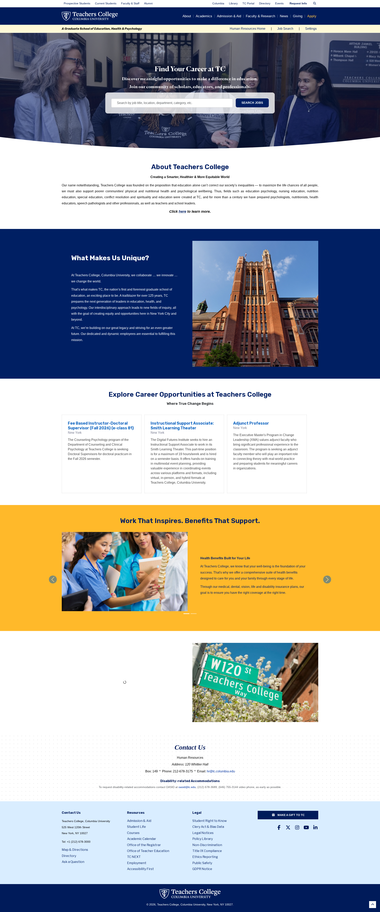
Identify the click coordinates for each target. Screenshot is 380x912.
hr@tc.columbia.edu (221, 771)
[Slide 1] (194, 613)
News (284, 16)
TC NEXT (134, 857)
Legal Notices (203, 833)
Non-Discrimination (207, 845)
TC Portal (248, 3)
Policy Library (202, 839)
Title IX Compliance (207, 851)
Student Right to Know (209, 821)
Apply (311, 16)
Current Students (105, 3)
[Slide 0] (186, 613)
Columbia (218, 3)
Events (279, 3)
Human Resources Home (247, 28)
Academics (204, 16)
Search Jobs (252, 102)
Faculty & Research (260, 16)
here (182, 211)
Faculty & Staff (130, 3)
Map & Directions (75, 850)
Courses (133, 833)
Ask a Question (73, 862)
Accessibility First (140, 869)
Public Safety (202, 863)
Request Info (298, 3)
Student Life (136, 827)
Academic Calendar (141, 839)
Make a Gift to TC (291, 815)
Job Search (285, 28)
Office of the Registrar (144, 845)
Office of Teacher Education (148, 851)
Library (233, 3)
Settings (311, 28)
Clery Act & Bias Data (208, 827)
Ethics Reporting (205, 857)
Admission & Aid (229, 16)
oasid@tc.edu (187, 787)
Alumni (148, 3)
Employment (136, 863)
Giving (297, 16)
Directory (264, 3)
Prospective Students (77, 3)
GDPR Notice (202, 869)
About (186, 16)
